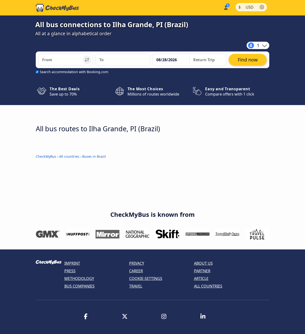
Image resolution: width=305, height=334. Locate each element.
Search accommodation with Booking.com (74, 72)
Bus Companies (79, 286)
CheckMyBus (46, 156)
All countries (69, 156)
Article (201, 278)
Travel (135, 286)
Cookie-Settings (145, 278)
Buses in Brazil (94, 156)
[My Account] (225, 7)
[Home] (57, 8)
